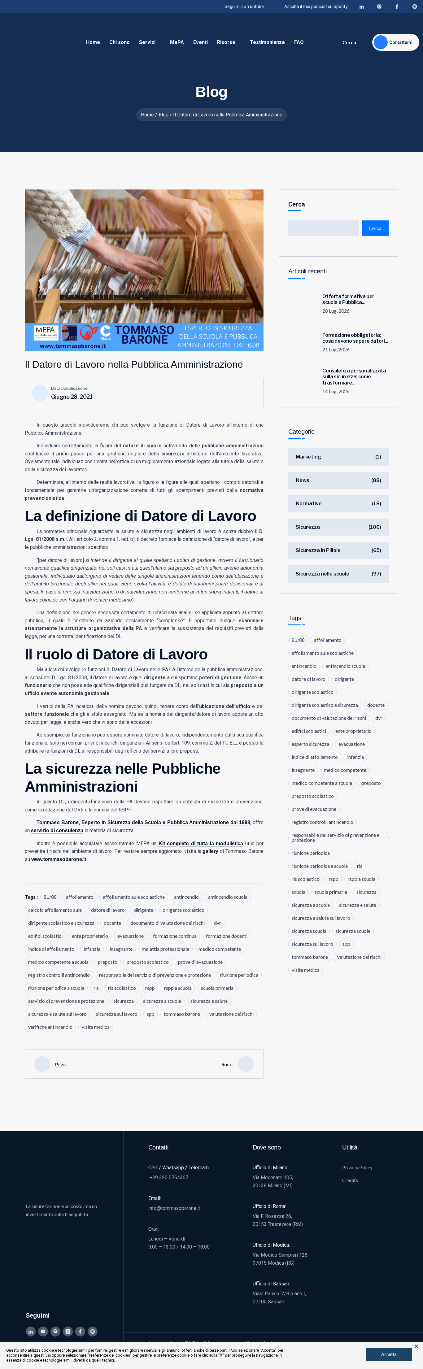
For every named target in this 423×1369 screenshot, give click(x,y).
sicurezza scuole (353, 931)
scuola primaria (217, 988)
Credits (350, 1180)
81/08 (50, 897)
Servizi (147, 42)
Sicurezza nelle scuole (322, 574)
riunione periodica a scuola (56, 988)
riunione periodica (239, 975)
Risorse (226, 42)
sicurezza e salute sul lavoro (57, 1014)
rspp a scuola (178, 988)
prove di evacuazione (200, 962)
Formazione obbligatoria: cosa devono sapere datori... (355, 338)
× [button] (416, 1346)
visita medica (96, 1027)
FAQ (299, 42)
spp (151, 1014)
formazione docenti (226, 936)
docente (112, 923)
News (302, 480)
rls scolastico (122, 988)
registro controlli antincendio (59, 975)
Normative (309, 503)
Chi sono (119, 42)
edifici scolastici (45, 936)
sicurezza (124, 1001)
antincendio (186, 897)
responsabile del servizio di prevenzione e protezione (155, 975)
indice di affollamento (51, 949)
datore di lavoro (108, 910)
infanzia (92, 949)
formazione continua (175, 936)
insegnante (121, 949)
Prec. (61, 1064)
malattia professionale (165, 949)
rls (96, 988)
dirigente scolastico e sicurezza (61, 923)
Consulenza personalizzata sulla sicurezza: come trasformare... (354, 376)
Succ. (227, 1064)
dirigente (143, 910)
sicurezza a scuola (162, 1001)
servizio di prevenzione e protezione (66, 1001)
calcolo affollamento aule (55, 910)
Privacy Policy (357, 1167)
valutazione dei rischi (231, 1014)
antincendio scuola (227, 897)
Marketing (308, 457)
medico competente (219, 949)
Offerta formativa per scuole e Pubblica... (348, 299)
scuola (298, 892)
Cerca (349, 42)
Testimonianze (267, 42)
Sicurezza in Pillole (318, 550)
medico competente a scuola (58, 962)
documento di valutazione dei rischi (167, 923)
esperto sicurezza (310, 744)
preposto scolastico (148, 962)
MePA (177, 42)
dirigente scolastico (183, 910)
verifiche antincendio (50, 1027)
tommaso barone (182, 1014)
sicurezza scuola (309, 931)
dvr (217, 923)
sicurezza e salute (209, 1001)
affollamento (80, 897)
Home (93, 42)
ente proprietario (90, 936)
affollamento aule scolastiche (134, 897)
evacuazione (130, 936)
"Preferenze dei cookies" (109, 1355)
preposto (107, 962)
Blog (163, 115)
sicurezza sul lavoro (116, 1014)
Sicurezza (308, 527)
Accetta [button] (389, 1354)
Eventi (200, 42)
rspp (150, 988)
